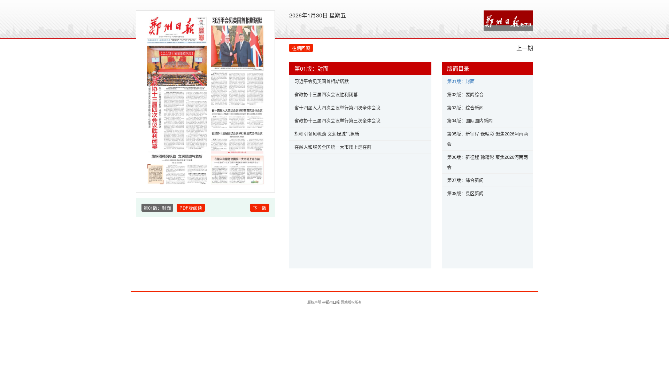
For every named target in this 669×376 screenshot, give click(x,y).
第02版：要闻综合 (465, 94)
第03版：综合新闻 (465, 107)
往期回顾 (301, 48)
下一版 (260, 207)
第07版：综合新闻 (465, 180)
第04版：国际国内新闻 (470, 120)
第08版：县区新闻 (465, 193)
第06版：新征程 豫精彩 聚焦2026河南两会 (487, 162)
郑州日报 (333, 302)
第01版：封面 (461, 81)
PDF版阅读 (190, 207)
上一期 (524, 48)
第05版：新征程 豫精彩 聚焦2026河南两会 (487, 138)
